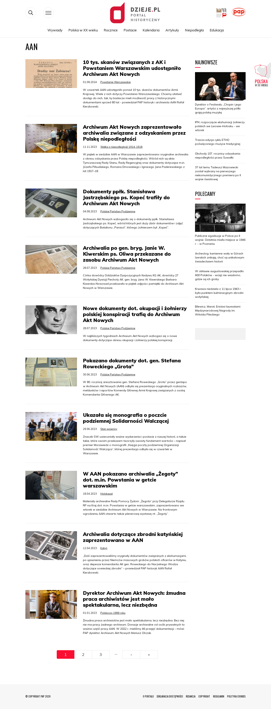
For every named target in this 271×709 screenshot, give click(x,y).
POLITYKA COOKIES (236, 696)
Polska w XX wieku (83, 30)
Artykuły (172, 30)
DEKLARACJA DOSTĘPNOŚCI (170, 696)
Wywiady (54, 30)
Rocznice (111, 30)
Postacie (130, 30)
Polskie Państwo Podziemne (117, 211)
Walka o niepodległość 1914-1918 (121, 146)
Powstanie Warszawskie (115, 82)
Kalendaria (151, 30)
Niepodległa (194, 30)
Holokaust (106, 493)
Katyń (103, 548)
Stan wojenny (108, 428)
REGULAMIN (218, 696)
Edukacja (217, 30)
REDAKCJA (190, 696)
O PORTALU (148, 696)
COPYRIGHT (204, 696)
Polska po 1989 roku (112, 612)
